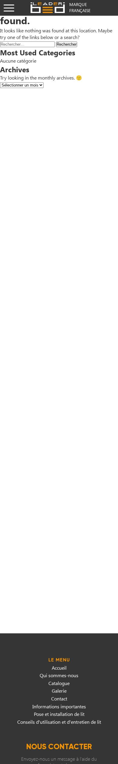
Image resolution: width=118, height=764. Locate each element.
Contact (59, 698)
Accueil (59, 667)
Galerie (59, 690)
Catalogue (59, 683)
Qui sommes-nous (59, 675)
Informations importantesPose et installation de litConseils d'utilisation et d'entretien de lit (59, 714)
